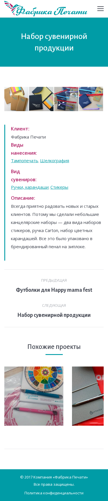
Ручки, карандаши (30, 187)
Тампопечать (24, 160)
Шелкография (54, 160)
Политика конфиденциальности (54, 493)
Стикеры (59, 187)
